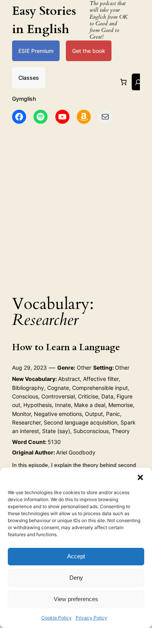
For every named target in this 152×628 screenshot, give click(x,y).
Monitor (21, 413)
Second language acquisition (80, 422)
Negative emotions (58, 413)
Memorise (120, 405)
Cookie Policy (56, 618)
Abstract (69, 378)
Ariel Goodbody (75, 452)
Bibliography (28, 387)
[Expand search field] (138, 82)
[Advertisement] (76, 207)
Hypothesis (37, 405)
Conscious (25, 396)
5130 (54, 442)
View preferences (76, 599)
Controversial (58, 396)
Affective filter (100, 378)
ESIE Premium (35, 50)
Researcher (26, 422)
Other (84, 367)
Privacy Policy (91, 618)
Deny (76, 577)
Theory (121, 431)
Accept (76, 556)
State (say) (56, 431)
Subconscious (91, 431)
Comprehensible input (100, 387)
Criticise (88, 396)
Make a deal (89, 405)
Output (94, 413)
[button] (140, 477)
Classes (28, 77)
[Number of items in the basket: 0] (123, 82)
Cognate (58, 387)
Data (107, 396)
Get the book (88, 50)
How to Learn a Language (66, 347)
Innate (63, 405)
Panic (113, 413)
